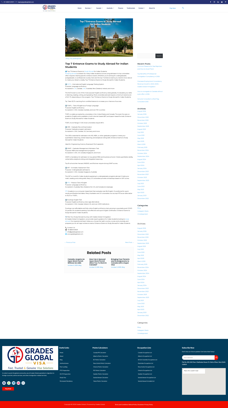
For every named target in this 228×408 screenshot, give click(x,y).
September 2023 (143, 180)
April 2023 (140, 192)
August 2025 (141, 129)
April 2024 (140, 165)
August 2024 (141, 159)
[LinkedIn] (218, 2)
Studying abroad (70, 73)
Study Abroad (89, 71)
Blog (67, 58)
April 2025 (140, 141)
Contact (140, 8)
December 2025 (143, 117)
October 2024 (142, 153)
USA (84, 88)
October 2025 (142, 123)
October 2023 (142, 177)
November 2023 (143, 174)
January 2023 (141, 195)
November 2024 (143, 150)
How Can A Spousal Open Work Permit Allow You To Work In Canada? (98, 262)
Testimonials (131, 8)
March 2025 (141, 144)
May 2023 (140, 189)
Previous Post (69, 242)
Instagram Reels (142, 211)
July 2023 (140, 183)
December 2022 (143, 198)
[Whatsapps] (9, 383)
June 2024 (141, 162)
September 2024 (143, 156)
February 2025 (142, 147)
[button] (183, 8)
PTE (68, 182)
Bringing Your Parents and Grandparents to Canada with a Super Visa (120, 262)
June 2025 (140, 135)
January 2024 (142, 168)
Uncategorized (142, 214)
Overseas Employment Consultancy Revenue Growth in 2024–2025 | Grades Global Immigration (149, 83)
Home (79, 8)
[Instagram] (214, 2)
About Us (152, 8)
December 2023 (143, 171)
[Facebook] (210, 2)
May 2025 (140, 138)
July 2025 (140, 132)
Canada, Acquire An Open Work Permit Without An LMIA (76, 261)
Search (159, 56)
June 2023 (140, 186)
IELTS (69, 84)
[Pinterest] (225, 2)
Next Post (129, 242)
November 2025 (143, 120)
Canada (98, 8)
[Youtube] (221, 2)
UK (75, 88)
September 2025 (143, 126)
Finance (120, 8)
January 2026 (141, 114)
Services (88, 8)
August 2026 (141, 111)
